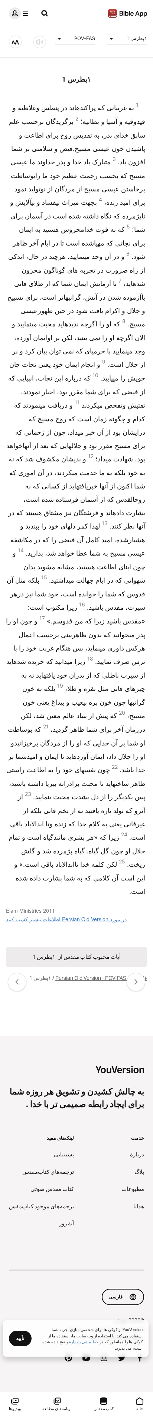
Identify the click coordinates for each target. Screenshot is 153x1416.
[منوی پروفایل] (20, 13)
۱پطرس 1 (137, 38)
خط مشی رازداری (84, 1341)
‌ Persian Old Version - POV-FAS (91, 978)
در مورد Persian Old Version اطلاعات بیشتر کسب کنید (66, 919)
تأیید (20, 1338)
